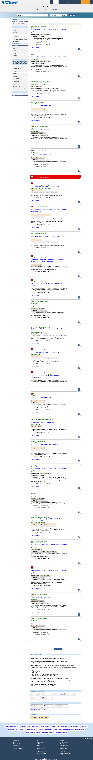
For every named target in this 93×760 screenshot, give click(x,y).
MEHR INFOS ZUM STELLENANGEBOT (41, 44)
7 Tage (14, 52)
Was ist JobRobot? (41, 742)
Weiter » (58, 649)
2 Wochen (15, 53)
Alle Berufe (62, 754)
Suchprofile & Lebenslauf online (66, 746)
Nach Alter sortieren (17, 94)
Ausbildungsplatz (16, 37)
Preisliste (39, 746)
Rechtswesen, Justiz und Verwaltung (16, 729)
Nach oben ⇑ (88, 738)
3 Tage (14, 50)
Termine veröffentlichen (18, 746)
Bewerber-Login (62, 2)
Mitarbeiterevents (16, 74)
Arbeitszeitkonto (16, 81)
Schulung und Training (74, 726)
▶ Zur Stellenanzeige (35, 47)
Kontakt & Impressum (41, 751)
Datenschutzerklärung (41, 753)
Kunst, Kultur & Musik (80, 729)
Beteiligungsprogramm (17, 83)
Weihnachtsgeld (16, 76)
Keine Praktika (16, 30)
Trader (48, 706)
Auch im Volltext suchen (18, 24)
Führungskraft (15, 36)
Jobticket (15, 73)
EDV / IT (23, 726)
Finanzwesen (33, 717)
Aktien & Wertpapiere (43, 717)
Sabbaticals (15, 71)
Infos (91, 2)
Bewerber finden (16, 745)
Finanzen (36, 698)
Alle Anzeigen (16, 45)
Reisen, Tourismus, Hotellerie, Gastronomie (63, 729)
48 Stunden (15, 48)
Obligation (51, 9)
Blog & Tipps (70, 2)
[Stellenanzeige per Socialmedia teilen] (79, 49)
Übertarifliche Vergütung (18, 86)
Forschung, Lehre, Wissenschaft (45, 729)
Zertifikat (55, 9)
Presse (38, 745)
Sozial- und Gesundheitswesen (12, 726)
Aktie (44, 9)
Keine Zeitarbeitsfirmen (17, 29)
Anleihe (46, 9)
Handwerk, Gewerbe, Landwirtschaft (59, 726)
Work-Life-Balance (16, 89)
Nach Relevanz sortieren (17, 95)
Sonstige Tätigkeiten (45, 726)
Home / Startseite (64, 742)
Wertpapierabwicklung (38, 709)
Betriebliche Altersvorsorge (18, 70)
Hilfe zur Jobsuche (64, 745)
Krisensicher (15, 79)
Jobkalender (62, 751)
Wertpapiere (36, 706)
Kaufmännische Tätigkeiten (61, 732)
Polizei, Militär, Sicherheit (47, 732)
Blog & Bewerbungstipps (65, 753)
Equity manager (61, 706)
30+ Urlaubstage (16, 78)
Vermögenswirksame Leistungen (19, 88)
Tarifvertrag (15, 84)
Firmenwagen (15, 66)
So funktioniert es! (40, 750)
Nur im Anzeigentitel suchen (18, 21)
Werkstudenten (16, 41)
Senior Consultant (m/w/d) (41, 129)
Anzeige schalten (86, 2)
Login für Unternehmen (18, 748)
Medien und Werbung (31, 729)
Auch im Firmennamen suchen (19, 23)
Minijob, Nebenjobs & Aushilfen (33, 732)
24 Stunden (15, 47)
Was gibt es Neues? (41, 748)
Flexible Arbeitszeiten (17, 68)
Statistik (38, 743)
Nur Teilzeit (15, 32)
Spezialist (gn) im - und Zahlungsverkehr (45, 83)
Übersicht (15, 742)
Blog (61, 750)
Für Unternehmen (77, 2)
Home (52, 2)
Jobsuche (62, 743)
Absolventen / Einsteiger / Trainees (20, 39)
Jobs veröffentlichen (17, 743)
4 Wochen (15, 55)
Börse (47, 698)
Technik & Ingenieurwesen (32, 726)
